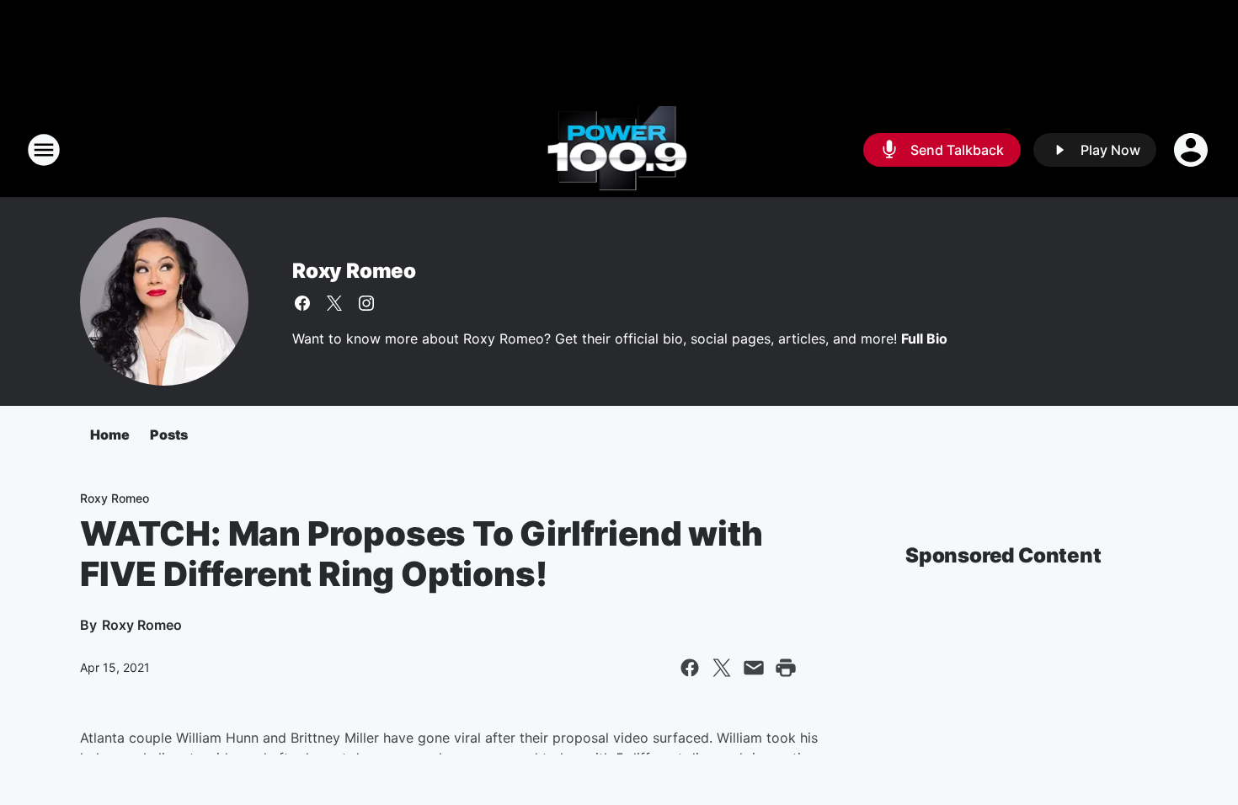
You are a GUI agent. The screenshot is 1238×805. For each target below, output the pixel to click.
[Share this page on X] (722, 668)
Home (110, 434)
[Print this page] (786, 668)
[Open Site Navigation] (44, 150)
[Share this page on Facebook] (690, 668)
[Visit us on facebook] (302, 303)
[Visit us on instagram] (366, 303)
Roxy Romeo (354, 271)
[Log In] (1192, 150)
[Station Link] (619, 150)
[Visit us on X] (334, 303)
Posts (169, 434)
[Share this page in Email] (754, 668)
